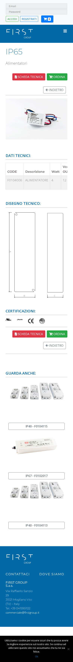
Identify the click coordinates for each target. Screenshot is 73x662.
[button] (36, 426)
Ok (36, 656)
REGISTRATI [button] (29, 19)
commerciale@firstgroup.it (22, 612)
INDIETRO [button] (55, 90)
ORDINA (59, 77)
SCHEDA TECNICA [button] (30, 77)
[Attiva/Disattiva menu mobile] (65, 31)
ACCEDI (12, 19)
